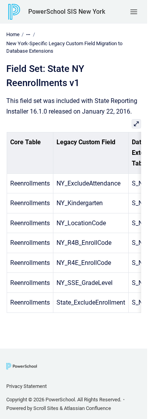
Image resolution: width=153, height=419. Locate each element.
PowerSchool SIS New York (66, 11)
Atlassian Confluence (87, 408)
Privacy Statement (26, 386)
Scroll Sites (45, 408)
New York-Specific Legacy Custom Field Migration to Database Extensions (64, 47)
